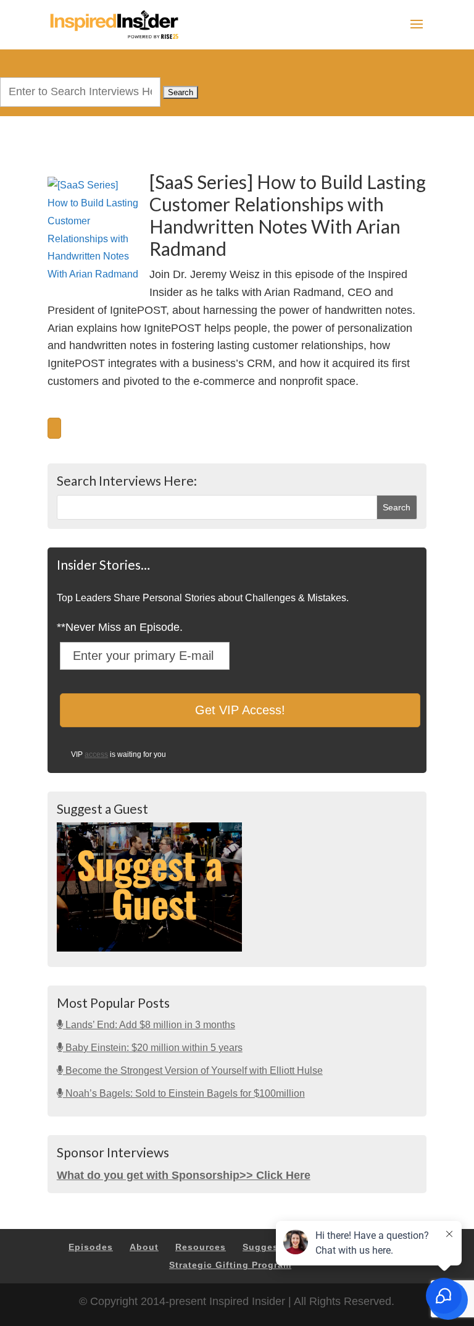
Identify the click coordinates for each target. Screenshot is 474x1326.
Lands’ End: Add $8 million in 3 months (149, 1025)
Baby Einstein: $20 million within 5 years (153, 1047)
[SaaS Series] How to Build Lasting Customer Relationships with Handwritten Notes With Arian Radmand (287, 215)
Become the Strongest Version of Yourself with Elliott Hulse (193, 1070)
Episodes (91, 1247)
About (144, 1247)
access (96, 754)
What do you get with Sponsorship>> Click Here (183, 1175)
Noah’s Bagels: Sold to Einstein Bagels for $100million (184, 1093)
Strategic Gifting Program (230, 1265)
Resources (200, 1247)
